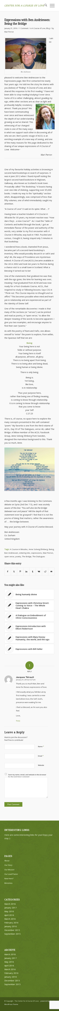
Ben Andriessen (11, 553)
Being (51, 549)
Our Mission (9, 869)
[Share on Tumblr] (33, 571)
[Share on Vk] (39, 571)
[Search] (44, 5)
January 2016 (10, 926)
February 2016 (11, 922)
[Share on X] (14, 571)
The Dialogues (39, 556)
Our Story (8, 865)
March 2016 (10, 918)
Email (40, 756)
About (6, 860)
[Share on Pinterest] (20, 571)
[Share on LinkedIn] (26, 571)
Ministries (8, 883)
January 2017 (10, 907)
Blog (48, 28)
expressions (36, 553)
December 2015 (12, 930)
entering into (24, 553)
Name (41, 746)
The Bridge (26, 556)
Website (41, 765)
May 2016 (9, 911)
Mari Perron (9, 32)
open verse (9, 556)
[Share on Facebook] (8, 571)
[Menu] (51, 5)
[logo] (24, 5)
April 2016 (9, 915)
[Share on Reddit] (45, 571)
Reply (18, 721)
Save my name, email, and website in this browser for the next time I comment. (27, 776)
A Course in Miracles (19, 549)
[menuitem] (44, 5)
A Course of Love (38, 28)
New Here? (8, 878)
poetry (18, 556)
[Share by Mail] (51, 571)
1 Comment (23, 28)
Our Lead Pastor (11, 874)
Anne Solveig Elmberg (38, 549)
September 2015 (12, 933)
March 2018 (10, 903)
